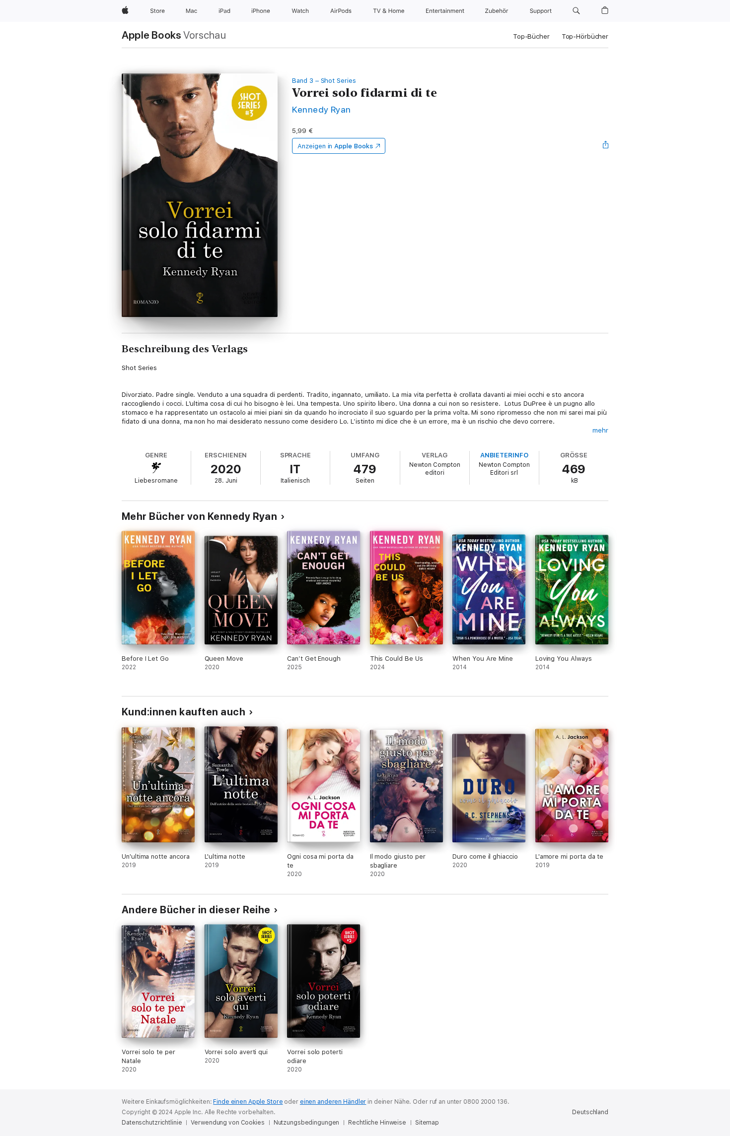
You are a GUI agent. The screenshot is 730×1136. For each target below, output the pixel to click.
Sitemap (427, 1122)
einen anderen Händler (333, 1101)
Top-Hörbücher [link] (585, 36)
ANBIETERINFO (504, 455)
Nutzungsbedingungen (307, 1122)
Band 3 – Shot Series (324, 80)
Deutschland (590, 1112)
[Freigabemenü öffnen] (605, 145)
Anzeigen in (335, 146)
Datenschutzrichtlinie (152, 1122)
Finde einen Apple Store (248, 1101)
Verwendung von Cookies (227, 1122)
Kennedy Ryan (321, 109)
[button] (576, 11)
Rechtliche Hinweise (377, 1122)
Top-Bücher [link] (531, 36)
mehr (600, 430)
